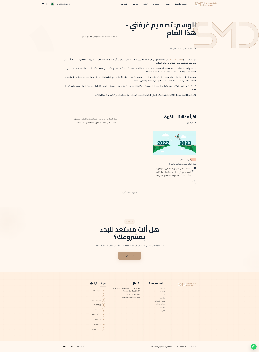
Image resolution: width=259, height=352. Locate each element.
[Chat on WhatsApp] (254, 347)
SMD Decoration (176, 59)
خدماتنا (162, 294)
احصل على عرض (131, 256)
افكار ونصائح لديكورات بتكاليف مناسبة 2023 (181, 163)
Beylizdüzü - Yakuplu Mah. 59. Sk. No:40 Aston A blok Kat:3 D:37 (126, 289)
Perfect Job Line (68, 346)
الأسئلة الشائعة (160, 304)
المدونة (184, 48)
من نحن (135, 4)
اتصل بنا (124, 4)
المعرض (157, 4)
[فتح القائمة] (44, 4)
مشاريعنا (162, 297)
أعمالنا (168, 4)
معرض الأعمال (160, 301)
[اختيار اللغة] (52, 4)
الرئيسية (193, 48)
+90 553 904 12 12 (133, 294)
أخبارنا (146, 4)
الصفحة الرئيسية (181, 4)
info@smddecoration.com (131, 297)
